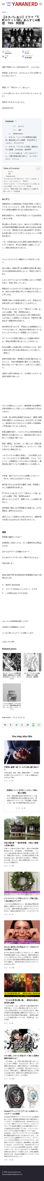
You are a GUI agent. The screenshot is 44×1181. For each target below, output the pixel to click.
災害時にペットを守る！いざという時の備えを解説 (22, 791)
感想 (19, 130)
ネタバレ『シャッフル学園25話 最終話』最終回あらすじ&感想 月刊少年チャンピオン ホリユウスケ (21, 140)
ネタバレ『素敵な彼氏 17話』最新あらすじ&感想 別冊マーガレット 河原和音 (20, 190)
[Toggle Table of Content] (37, 169)
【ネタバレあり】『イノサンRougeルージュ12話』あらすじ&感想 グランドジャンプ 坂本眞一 (21, 185)
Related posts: (18, 134)
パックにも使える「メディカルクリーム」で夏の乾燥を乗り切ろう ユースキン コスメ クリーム (22, 156)
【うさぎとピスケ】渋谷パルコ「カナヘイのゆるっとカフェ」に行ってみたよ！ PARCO (21, 180)
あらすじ (21, 126)
